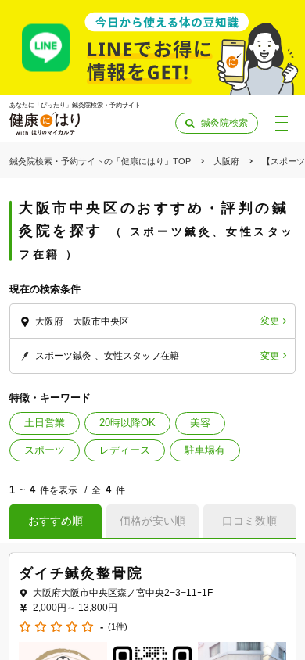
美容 (200, 423)
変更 (269, 320)
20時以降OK (127, 423)
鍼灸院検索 (224, 122)
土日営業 (44, 423)
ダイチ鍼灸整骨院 (80, 573)
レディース (124, 450)
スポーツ (44, 450)
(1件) (117, 626)
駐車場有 (205, 450)
